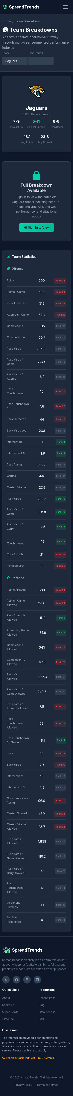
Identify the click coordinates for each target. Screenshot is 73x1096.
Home (6, 21)
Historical (8, 1019)
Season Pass (47, 998)
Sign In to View (39, 227)
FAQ (41, 1019)
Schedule (8, 1005)
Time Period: (35, 53)
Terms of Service (47, 1084)
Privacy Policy (23, 1084)
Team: (5, 53)
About (6, 998)
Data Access (47, 1012)
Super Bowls (10, 1012)
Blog (42, 1005)
